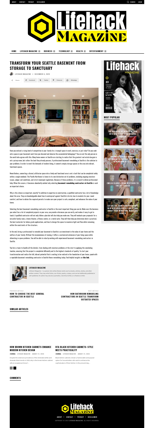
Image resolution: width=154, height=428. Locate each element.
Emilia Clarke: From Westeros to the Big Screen (123, 184)
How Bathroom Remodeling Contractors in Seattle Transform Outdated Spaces (80, 296)
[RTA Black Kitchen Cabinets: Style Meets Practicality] (76, 330)
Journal (13, 354)
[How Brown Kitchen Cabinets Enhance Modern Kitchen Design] (31, 330)
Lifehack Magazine (23, 74)
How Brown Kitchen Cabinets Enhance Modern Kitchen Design (30, 348)
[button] (131, 2)
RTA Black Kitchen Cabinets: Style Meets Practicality (74, 348)
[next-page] (14, 368)
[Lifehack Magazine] (12, 74)
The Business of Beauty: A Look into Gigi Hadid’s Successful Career (122, 134)
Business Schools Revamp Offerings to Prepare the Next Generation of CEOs (122, 159)
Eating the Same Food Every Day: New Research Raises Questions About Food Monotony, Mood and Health (123, 209)
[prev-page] (11, 368)
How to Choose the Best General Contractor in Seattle (27, 295)
